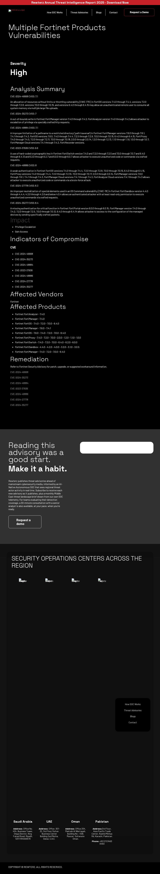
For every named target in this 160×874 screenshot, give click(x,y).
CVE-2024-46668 (19, 371)
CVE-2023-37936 (19, 388)
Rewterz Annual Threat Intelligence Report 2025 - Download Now (80, 2)
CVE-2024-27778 (19, 399)
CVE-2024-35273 (19, 377)
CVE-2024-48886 (19, 393)
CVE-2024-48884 (19, 382)
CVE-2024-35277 (19, 404)
